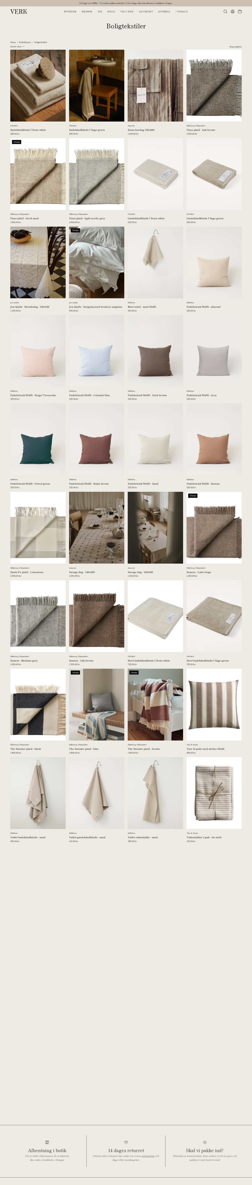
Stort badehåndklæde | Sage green (208, 660)
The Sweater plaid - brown (144, 749)
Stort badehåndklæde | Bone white (149, 660)
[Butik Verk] (18, 11)
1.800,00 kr (15, 753)
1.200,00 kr (133, 134)
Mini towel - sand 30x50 (142, 306)
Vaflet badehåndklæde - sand (27, 837)
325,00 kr (191, 311)
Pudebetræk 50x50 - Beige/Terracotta (33, 395)
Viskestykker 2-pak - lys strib (204, 837)
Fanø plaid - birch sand (24, 218)
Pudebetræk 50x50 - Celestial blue (89, 395)
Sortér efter (16, 46)
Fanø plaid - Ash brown (201, 130)
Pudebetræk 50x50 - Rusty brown (89, 483)
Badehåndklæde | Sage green (87, 130)
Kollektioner (25, 42)
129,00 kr (191, 841)
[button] (225, 11)
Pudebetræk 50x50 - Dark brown (147, 395)
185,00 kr (132, 841)
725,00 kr (132, 664)
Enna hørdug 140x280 (141, 130)
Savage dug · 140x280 (82, 572)
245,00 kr (132, 222)
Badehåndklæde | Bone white (28, 130)
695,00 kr (73, 311)
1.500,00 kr (192, 134)
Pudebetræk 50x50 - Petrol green (30, 483)
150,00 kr (132, 311)
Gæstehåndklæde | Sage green (205, 218)
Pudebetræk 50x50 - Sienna (203, 483)
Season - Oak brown (81, 660)
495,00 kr (15, 134)
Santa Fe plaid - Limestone (27, 572)
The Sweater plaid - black (25, 749)
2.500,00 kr (15, 576)
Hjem (13, 42)
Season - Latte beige (199, 572)
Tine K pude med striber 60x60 (205, 749)
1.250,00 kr (192, 576)
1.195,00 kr (15, 311)
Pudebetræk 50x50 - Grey (202, 395)
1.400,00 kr (133, 576)
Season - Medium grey (24, 660)
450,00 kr (191, 753)
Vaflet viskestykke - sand (143, 837)
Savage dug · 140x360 (140, 572)
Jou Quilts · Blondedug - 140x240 (29, 306)
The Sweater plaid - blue (84, 749)
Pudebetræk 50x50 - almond (203, 306)
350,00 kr (15, 841)
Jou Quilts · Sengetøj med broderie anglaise (95, 306)
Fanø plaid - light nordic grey (87, 218)
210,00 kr (73, 841)
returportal (147, 1156)
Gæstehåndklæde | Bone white (146, 218)
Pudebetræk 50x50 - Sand (143, 483)
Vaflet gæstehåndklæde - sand (87, 837)
